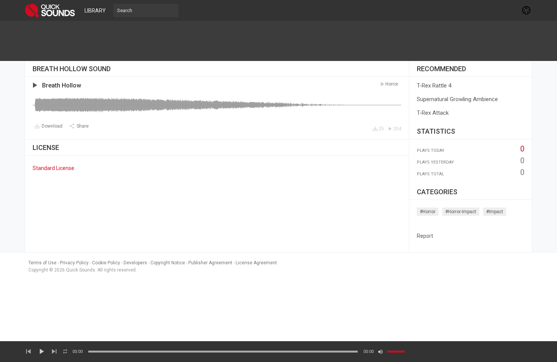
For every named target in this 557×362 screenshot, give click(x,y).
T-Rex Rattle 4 (434, 85)
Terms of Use (42, 262)
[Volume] (396, 352)
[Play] (41, 351)
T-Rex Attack (433, 112)
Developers (135, 262)
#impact (494, 211)
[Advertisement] (278, 41)
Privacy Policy (74, 262)
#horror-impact (460, 211)
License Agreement (256, 262)
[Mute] (380, 352)
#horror (427, 211)
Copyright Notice (167, 262)
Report (425, 236)
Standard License (53, 168)
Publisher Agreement (210, 262)
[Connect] (527, 10)
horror (391, 84)
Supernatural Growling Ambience (457, 99)
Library (95, 11)
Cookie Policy (106, 262)
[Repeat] (65, 351)
